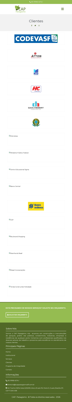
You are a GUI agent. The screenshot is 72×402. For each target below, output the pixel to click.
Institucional (10, 355)
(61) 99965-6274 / (13, 380)
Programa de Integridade (15, 366)
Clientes (9, 362)
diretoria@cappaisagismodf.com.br (21, 385)
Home (8, 352)
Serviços (9, 359)
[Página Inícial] (20, 9)
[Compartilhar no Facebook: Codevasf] (31, 25)
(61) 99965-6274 (36, 2)
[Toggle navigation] (52, 9)
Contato (9, 370)
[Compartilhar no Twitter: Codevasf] (35, 25)
